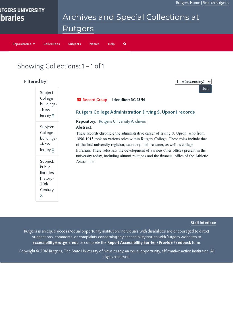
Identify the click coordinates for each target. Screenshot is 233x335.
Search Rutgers (216, 3)
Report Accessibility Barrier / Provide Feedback (149, 242)
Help (111, 44)
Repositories (22, 44)
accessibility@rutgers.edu (55, 242)
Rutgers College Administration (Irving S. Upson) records (135, 112)
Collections (51, 44)
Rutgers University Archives (122, 121)
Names (94, 44)
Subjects (74, 44)
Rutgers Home (188, 3)
